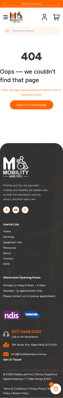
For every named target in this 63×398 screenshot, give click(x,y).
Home (7, 231)
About (7, 253)
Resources (9, 247)
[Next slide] (59, 4)
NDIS (6, 264)
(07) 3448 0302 (26, 331)
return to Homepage (32, 105)
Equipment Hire (12, 242)
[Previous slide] (4, 4)
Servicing (8, 236)
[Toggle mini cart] (56, 17)
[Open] (5, 17)
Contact (8, 258)
